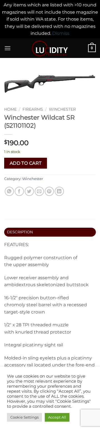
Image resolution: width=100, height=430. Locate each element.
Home (10, 109)
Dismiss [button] (60, 33)
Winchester (62, 109)
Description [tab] (20, 232)
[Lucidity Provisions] (50, 48)
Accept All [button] (57, 417)
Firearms (32, 109)
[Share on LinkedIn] (59, 191)
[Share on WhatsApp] (9, 191)
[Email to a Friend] (39, 191)
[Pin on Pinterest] (49, 191)
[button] (7, 48)
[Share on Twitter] (29, 191)
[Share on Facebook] (19, 191)
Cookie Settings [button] (24, 417)
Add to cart (26, 163)
